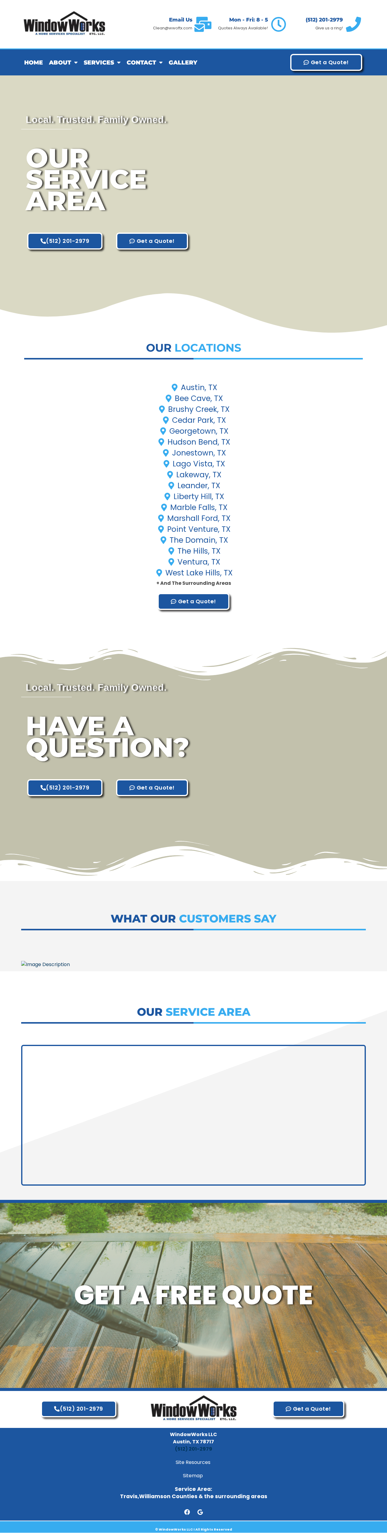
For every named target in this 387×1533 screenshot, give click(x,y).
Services (99, 62)
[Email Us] (202, 24)
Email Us (180, 20)
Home (33, 62)
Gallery (183, 62)
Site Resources (194, 1462)
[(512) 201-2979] (353, 24)
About (60, 62)
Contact (141, 62)
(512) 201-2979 (324, 20)
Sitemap (193, 1475)
